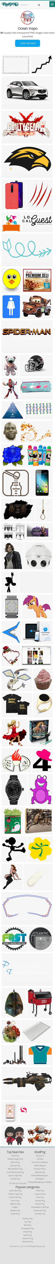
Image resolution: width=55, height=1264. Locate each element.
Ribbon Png (15, 1204)
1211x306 (25, 1121)
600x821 (33, 804)
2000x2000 (39, 715)
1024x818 (7, 715)
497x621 (7, 397)
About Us (40, 1155)
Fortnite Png (40, 1213)
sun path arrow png (15, 1172)
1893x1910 (31, 833)
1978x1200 (8, 568)
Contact (40, 1159)
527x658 (7, 441)
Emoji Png (27, 1231)
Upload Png (40, 1172)
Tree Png (40, 1197)
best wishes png (15, 1169)
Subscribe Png (15, 1190)
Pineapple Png (27, 1228)
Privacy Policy (40, 1169)
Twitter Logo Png (15, 1194)
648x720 (34, 745)
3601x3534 (8, 950)
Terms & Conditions (40, 1162)
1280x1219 (8, 465)
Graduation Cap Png (40, 1207)
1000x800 (7, 770)
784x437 (7, 141)
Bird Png (27, 1225)
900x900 (27, 230)
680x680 (36, 495)
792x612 (30, 417)
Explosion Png (40, 1210)
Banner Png (28, 1241)
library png (15, 1165)
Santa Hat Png (15, 1197)
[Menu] (52, 4)
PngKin (15, 1207)
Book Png (28, 1235)
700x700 (7, 176)
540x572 (7, 745)
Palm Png (40, 1190)
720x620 (7, 860)
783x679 (7, 1144)
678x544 (7, 417)
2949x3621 (8, 1041)
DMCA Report (40, 1165)
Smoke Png (40, 1200)
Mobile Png (15, 1210)
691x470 (27, 317)
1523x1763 (8, 642)
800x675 (32, 465)
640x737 (32, 208)
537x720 (7, 888)
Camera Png (40, 1194)
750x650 (32, 1144)
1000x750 (7, 1121)
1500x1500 (31, 568)
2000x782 (7, 264)
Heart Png (15, 1213)
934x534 (7, 591)
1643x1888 (40, 689)
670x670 (29, 888)
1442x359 (7, 351)
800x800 (7, 208)
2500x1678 (8, 519)
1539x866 (7, 107)
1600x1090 (8, 72)
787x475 (25, 374)
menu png (15, 1162)
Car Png (27, 1221)
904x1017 (32, 1016)
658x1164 (41, 519)
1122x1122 (37, 72)
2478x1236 (33, 538)
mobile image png (15, 1159)
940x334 (7, 1098)
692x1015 (7, 374)
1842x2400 (8, 291)
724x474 (26, 664)
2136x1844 (8, 1063)
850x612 (7, 538)
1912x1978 (8, 230)
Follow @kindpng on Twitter (39, 1182)
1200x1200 (8, 617)
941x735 (27, 617)
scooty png (15, 1178)
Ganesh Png (27, 1238)
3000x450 (25, 591)
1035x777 (7, 689)
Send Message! (27, 43)
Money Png (27, 1218)
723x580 (33, 1063)
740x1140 (7, 1016)
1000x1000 (8, 804)
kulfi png (15, 1155)
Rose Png (15, 1200)
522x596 (37, 770)
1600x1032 (26, 441)
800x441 (7, 923)
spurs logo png (15, 1175)
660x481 (27, 642)
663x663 (7, 495)
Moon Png (40, 1204)
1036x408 (7, 984)
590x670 (7, 664)
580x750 (7, 317)
